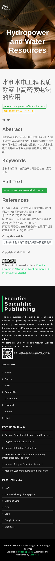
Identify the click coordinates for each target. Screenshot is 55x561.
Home (8, 372)
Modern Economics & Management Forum (26, 470)
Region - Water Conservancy (19, 441)
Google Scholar (12, 520)
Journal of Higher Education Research (24, 464)
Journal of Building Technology (20, 448)
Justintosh (34, 554)
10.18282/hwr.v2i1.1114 (18, 111)
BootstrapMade (25, 551)
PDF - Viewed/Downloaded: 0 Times (24, 190)
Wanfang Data (12, 500)
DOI (7, 507)
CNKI (7, 513)
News (8, 385)
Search (8, 379)
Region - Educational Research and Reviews (27, 435)
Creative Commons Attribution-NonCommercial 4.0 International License (26, 269)
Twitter (8, 411)
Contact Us (10, 392)
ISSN (7, 487)
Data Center (11, 398)
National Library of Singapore (20, 494)
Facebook (9, 405)
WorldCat (9, 526)
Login (7, 417)
